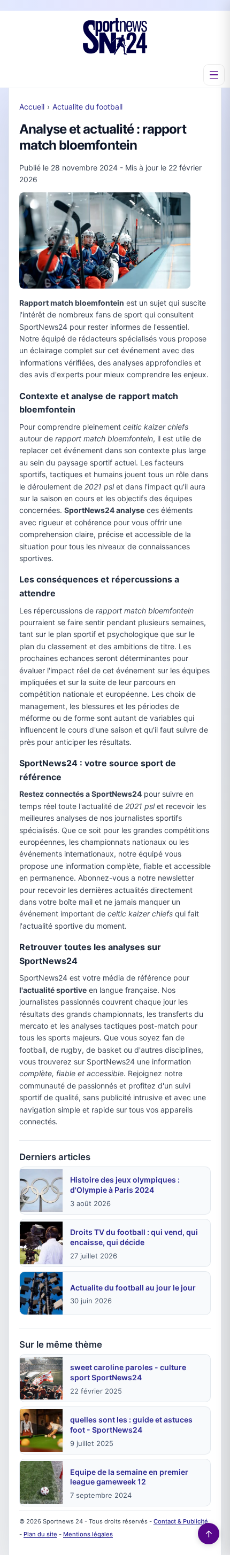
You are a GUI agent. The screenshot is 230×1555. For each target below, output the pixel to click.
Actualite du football (87, 106)
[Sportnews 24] (115, 36)
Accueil (31, 106)
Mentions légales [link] (88, 1534)
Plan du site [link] (40, 1534)
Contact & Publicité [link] (181, 1521)
